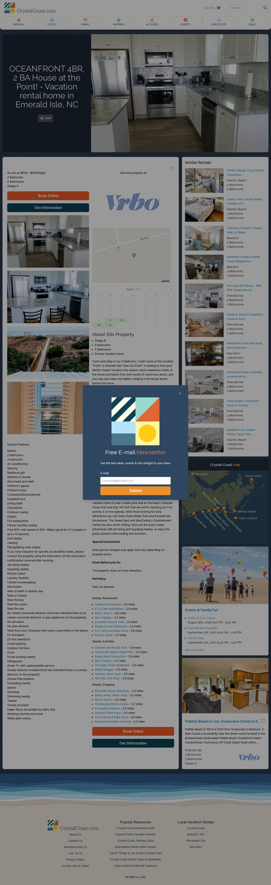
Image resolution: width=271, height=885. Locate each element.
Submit (136, 490)
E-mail (104, 473)
